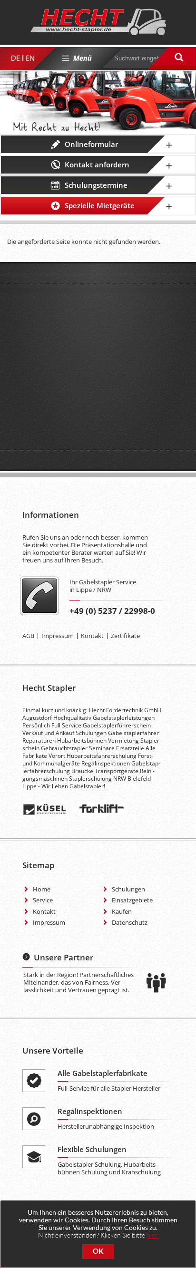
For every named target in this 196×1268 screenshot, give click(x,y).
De (15, 58)
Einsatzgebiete (132, 900)
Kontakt (92, 635)
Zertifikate (125, 635)
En (29, 58)
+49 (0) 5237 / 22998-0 (112, 610)
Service (43, 900)
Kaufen (122, 911)
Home (41, 889)
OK (98, 1251)
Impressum (57, 635)
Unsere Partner (63, 957)
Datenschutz (129, 922)
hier (152, 1235)
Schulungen (128, 889)
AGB (28, 635)
